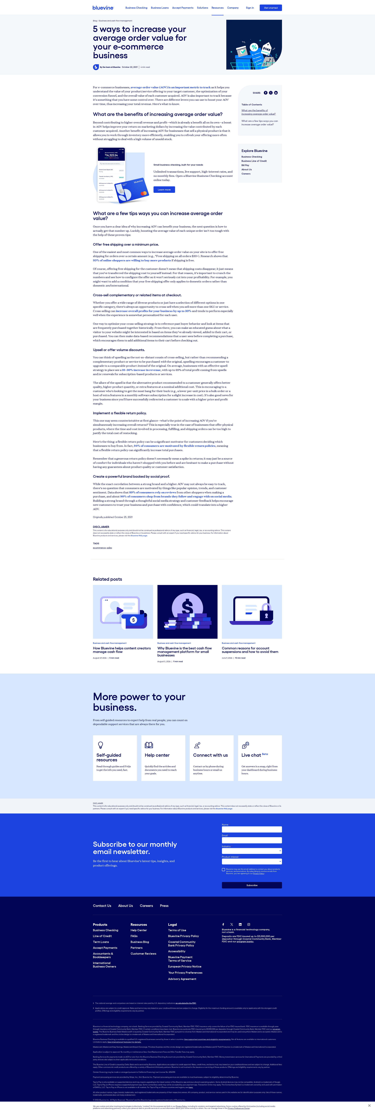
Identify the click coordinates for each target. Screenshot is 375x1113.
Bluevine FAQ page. (139, 536)
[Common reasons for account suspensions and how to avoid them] (252, 612)
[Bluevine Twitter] (231, 923)
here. (191, 1087)
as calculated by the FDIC (186, 1003)
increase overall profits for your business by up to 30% (153, 311)
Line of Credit (102, 936)
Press (164, 906)
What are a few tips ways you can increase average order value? (260, 123)
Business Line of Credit (254, 161)
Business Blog (140, 941)
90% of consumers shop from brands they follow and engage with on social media (175, 496)
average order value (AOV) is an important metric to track (171, 87)
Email (225, 835)
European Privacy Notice (184, 966)
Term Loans (101, 941)
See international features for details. (124, 1042)
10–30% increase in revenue (141, 370)
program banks (245, 941)
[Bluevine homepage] (103, 8)
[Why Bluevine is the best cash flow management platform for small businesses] (187, 612)
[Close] (369, 1105)
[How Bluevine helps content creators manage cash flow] (123, 612)
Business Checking (136, 7)
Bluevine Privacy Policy (183, 936)
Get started (271, 7)
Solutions (202, 7)
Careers (246, 173)
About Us (247, 169)
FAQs (134, 936)
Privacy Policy (258, 873)
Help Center (139, 930)
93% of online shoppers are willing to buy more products (132, 260)
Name (226, 824)
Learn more (164, 189)
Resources (218, 7)
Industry (227, 846)
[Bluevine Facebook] (223, 923)
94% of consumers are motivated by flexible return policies (174, 446)
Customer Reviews (143, 953)
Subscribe (252, 885)
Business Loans (160, 7)
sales (109, 547)
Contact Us (102, 906)
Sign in (250, 7)
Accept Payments (182, 7)
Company (233, 7)
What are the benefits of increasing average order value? (259, 112)
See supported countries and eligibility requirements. (207, 1039)
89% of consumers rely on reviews (152, 492)
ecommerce (99, 547)
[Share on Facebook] (265, 93)
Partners (137, 947)
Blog (95, 21)
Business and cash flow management (115, 21)
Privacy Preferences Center (239, 1108)
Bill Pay (245, 165)
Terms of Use (177, 930)
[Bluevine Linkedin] (240, 923)
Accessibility (176, 951)
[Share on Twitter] (271, 93)
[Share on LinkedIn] (276, 93)
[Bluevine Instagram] (248, 923)
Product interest (231, 857)
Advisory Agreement (182, 979)
